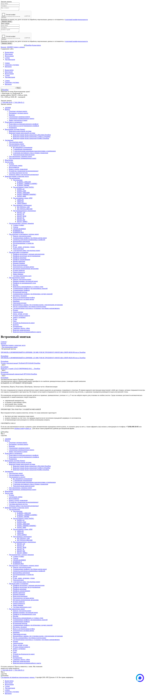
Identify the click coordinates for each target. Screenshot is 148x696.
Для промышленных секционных (24, 211)
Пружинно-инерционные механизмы (26, 268)
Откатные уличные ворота (18, 111)
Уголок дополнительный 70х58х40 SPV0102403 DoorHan (20, 363)
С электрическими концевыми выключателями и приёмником (34, 151)
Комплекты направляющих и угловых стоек (28, 286)
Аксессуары (9, 162)
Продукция (9, 54)
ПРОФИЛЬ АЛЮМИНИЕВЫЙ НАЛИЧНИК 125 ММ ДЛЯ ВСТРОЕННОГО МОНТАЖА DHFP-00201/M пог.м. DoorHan (43, 358)
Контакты (8, 66)
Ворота (7, 109)
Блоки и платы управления (18, 169)
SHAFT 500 (21, 220)
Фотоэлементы (14, 167)
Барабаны (16, 301)
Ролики (15, 310)
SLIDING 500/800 (23, 185)
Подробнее (4, 356)
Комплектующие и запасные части (17, 176)
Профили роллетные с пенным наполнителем (28, 254)
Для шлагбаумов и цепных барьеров (21, 223)
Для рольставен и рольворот (18, 252)
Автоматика (9, 140)
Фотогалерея (9, 56)
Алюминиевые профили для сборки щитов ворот (30, 238)
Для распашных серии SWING (23, 187)
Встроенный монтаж (20, 292)
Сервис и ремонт (19, 47)
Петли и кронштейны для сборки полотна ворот (29, 306)
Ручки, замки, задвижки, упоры (24, 247)
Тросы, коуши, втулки (20, 314)
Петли (15, 245)
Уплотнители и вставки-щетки (23, 267)
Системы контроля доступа (18, 173)
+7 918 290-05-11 (18, 102)
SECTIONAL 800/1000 (24, 209)
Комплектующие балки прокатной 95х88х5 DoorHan (31, 138)
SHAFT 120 (21, 212)
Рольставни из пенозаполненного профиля (23, 124)
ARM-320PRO (22, 203)
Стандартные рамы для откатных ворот (26, 250)
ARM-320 (20, 202)
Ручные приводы (19, 270)
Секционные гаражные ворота (19, 117)
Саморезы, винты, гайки (21, 328)
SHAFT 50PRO (22, 221)
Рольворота (13, 127)
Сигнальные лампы (15, 165)
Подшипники (17, 326)
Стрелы (15, 227)
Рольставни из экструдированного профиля (24, 126)
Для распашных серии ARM (22, 198)
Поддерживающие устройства (23, 243)
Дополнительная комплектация (23, 154)
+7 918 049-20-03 (6, 102)
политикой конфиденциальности (76, 19)
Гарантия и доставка (12, 65)
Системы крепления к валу (22, 276)
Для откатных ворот (16, 142)
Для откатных (17, 180)
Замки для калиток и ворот (18, 120)
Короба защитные (19, 261)
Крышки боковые (19, 263)
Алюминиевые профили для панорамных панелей (30, 288)
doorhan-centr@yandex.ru (22, 428)
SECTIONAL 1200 (23, 207)
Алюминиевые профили (21, 290)
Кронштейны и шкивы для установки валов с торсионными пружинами (38, 305)
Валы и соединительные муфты (24, 297)
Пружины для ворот (20, 296)
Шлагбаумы (9, 160)
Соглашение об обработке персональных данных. (18, 677)
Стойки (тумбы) (18, 225)
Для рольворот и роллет (17, 145)
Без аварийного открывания (22, 147)
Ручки (15, 319)
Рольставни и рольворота (13, 122)
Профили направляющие (21, 259)
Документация (10, 59)
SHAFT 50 (20, 218)
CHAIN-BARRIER (19, 229)
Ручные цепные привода (21, 315)
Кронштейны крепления (21, 241)
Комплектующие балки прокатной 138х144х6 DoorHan (32, 135)
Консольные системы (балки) (15, 129)
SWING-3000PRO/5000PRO (26, 194)
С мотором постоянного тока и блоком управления (30, 153)
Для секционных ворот (17, 277)
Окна (15, 321)
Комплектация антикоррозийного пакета (27, 332)
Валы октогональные (20, 265)
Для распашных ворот (16, 144)
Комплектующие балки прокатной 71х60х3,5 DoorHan (31, 136)
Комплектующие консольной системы (22, 133)
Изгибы (15, 285)
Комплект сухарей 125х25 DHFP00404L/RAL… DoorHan (20, 368)
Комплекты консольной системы (20, 131)
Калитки (12, 115)
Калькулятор (36, 45)
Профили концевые (19, 258)
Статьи (7, 58)
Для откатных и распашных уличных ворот (24, 234)
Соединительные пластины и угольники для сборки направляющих (36, 308)
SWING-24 (20, 189)
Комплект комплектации (21, 330)
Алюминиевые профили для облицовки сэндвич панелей (32, 294)
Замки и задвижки (19, 317)
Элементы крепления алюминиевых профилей (29, 239)
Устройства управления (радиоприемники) (23, 171)
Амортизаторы (18, 312)
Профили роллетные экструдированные (26, 256)
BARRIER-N (17, 230)
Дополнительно (18, 249)
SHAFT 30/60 (21, 216)
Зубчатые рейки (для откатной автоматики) (24, 174)
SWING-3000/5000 (23, 192)
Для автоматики (14, 178)
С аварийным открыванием (22, 149)
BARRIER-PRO (18, 232)
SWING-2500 (21, 191)
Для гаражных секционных (22, 205)
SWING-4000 (21, 196)
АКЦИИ (10, 47)
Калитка (16, 324)
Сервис (7, 63)
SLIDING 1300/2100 (24, 182)
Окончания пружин (19, 303)
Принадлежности (19, 272)
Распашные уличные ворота (18, 113)
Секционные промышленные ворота (21, 118)
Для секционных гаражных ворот (20, 156)
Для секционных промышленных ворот (22, 158)
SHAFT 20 (20, 214)
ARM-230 (20, 200)
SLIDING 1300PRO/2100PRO (27, 183)
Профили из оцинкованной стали (24, 283)
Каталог (3, 47)
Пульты (11, 164)
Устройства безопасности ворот (24, 323)
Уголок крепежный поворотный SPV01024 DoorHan (19, 374)
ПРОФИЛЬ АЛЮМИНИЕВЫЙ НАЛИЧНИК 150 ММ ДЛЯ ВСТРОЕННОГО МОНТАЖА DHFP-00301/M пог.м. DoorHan (43, 352)
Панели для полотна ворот (22, 236)
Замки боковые (18, 274)
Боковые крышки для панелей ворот (25, 281)
